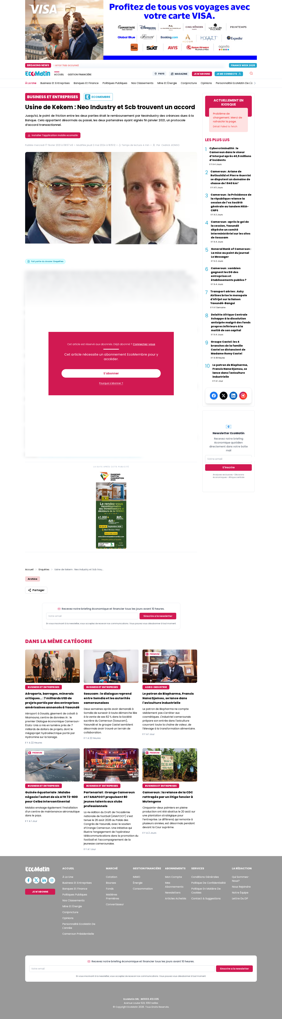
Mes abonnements (174, 885)
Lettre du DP (240, 898)
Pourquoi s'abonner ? (111, 383)
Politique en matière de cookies (206, 890)
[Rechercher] (251, 73)
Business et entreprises (77, 883)
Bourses (111, 883)
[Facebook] (214, 396)
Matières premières (112, 896)
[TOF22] (111, 201)
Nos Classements (73, 900)
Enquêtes (44, 569)
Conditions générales (205, 877)
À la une (67, 877)
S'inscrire (228, 467)
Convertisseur (115, 904)
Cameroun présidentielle (78, 934)
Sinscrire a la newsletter (157, 616)
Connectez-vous (144, 344)
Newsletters (172, 892)
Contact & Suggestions (206, 898)
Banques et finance (74, 889)
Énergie (137, 883)
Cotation (111, 877)
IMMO (136, 877)
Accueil (29, 569)
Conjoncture (70, 912)
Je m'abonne (202, 73)
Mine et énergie (72, 906)
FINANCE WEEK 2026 (243, 65)
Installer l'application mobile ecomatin (55, 135)
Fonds (110, 889)
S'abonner (111, 373)
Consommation (143, 889)
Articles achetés (175, 898)
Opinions (67, 918)
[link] (111, 509)
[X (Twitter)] (223, 396)
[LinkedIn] (233, 396)
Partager (38, 590)
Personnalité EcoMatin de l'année (78, 926)
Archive (32, 579)
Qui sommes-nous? (240, 879)
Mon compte (173, 877)
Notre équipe (240, 892)
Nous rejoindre (241, 887)
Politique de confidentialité (208, 883)
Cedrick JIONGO (170, 145)
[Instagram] (243, 396)
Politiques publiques (74, 894)
